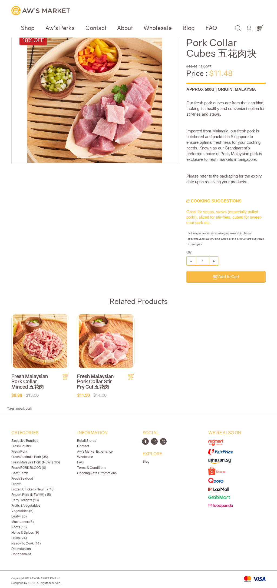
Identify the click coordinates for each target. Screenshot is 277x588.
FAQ (211, 27)
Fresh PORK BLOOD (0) (28, 468)
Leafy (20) (19, 516)
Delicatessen (21, 549)
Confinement (21, 554)
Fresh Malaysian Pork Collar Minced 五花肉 (29, 381)
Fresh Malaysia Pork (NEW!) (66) (35, 462)
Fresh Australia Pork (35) (29, 457)
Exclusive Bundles (24, 441)
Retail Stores (86, 441)
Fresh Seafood (22, 478)
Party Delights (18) (25, 500)
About (125, 27)
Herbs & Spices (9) (25, 532)
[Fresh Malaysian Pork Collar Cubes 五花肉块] (94, 95)
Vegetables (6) (22, 511)
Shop (28, 27)
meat (20, 408)
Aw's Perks (60, 27)
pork (28, 408)
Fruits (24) (19, 538)
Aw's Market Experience (95, 451)
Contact (95, 27)
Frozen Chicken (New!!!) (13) (33, 489)
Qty (189, 252)
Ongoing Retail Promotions (97, 473)
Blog (189, 27)
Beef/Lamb (19, 473)
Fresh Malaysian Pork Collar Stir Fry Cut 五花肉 (95, 381)
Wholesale (158, 27)
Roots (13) (19, 527)
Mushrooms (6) (22, 522)
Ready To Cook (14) (26, 543)
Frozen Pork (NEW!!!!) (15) (31, 495)
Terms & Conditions (91, 468)
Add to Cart (228, 276)
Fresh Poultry (21, 446)
